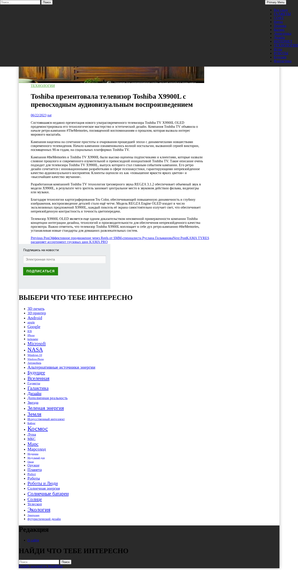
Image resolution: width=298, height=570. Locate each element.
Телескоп (34, 504)
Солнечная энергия (43, 488)
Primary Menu (275, 2)
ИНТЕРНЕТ (283, 41)
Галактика (38, 388)
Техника (280, 26)
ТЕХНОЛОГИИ (286, 45)
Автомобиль (34, 362)
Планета (34, 469)
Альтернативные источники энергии (61, 367)
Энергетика (282, 33)
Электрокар (33, 515)
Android (34, 317)
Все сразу (281, 10)
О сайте (33, 540)
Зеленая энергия (45, 408)
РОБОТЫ (281, 53)
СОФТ (279, 18)
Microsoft (36, 343)
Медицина (32, 454)
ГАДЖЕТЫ (282, 14)
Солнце (34, 499)
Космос (279, 29)
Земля (34, 414)
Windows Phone (35, 359)
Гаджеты (33, 383)
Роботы (33, 478)
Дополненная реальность (47, 398)
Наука (278, 22)
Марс (33, 444)
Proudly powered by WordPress (41, 566)
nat (49, 115)
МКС (31, 439)
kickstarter (32, 339)
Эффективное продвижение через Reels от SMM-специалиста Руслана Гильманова (102, 238)
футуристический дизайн (44, 519)
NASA (35, 349)
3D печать (36, 308)
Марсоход (36, 449)
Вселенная (38, 378)
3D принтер (36, 313)
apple (31, 322)
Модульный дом (36, 458)
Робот (31, 474)
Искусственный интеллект (46, 419)
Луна (31, 434)
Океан (30, 461)
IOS (29, 331)
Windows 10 (34, 355)
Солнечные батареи (48, 493)
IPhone (31, 335)
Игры (278, 49)
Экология (38, 509)
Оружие (33, 465)
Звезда (32, 402)
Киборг (31, 423)
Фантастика (282, 61)
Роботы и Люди (42, 483)
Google (33, 326)
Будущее (280, 57)
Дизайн (279, 37)
